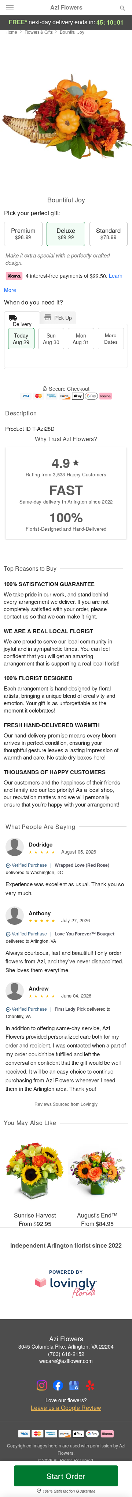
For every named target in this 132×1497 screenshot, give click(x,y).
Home (11, 32)
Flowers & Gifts (39, 32)
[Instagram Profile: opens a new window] (42, 1385)
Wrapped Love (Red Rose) (82, 865)
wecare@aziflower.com (66, 1360)
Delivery (22, 322)
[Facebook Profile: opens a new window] (58, 1385)
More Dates (111, 338)
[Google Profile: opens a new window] (74, 1385)
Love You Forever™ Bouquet (84, 933)
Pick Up (63, 317)
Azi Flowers (66, 7)
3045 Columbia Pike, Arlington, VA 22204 (66, 1346)
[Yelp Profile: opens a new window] (90, 1385)
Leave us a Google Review (66, 1408)
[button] (116, 1480)
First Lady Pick (70, 1009)
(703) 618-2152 (66, 1353)
